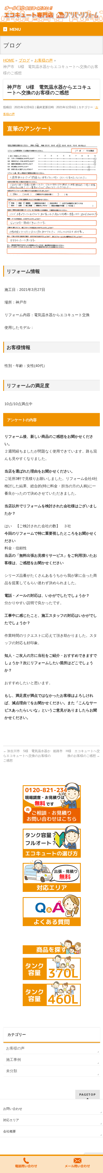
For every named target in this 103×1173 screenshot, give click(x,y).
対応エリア (11, 1120)
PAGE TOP (96, 1133)
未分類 (11, 1071)
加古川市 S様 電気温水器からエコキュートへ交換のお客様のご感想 (27, 755)
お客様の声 (15, 1048)
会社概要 (9, 1131)
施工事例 (13, 1059)
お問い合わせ (12, 1109)
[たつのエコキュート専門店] (51, 13)
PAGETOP (87, 1094)
